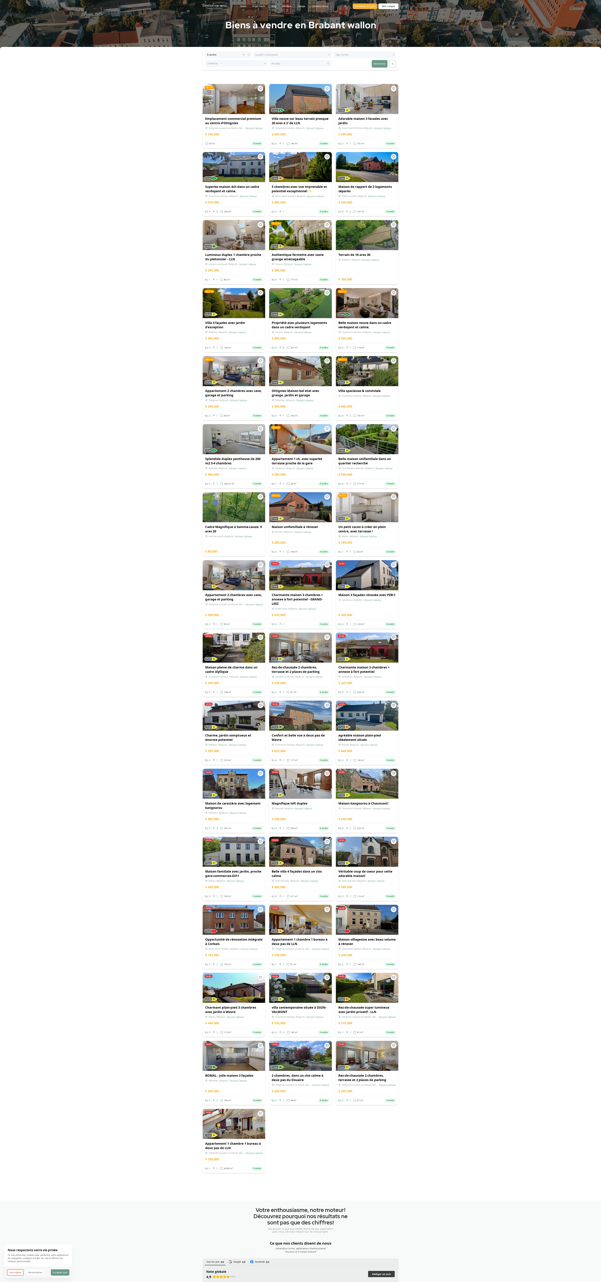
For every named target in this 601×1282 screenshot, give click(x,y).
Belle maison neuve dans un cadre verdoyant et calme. (364, 325)
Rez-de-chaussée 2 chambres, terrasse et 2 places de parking (296, 669)
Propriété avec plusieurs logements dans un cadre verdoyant (299, 325)
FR (345, 6)
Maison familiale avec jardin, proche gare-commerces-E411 (233, 873)
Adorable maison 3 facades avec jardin (363, 121)
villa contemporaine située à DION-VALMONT (299, 1009)
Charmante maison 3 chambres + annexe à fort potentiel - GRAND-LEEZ (297, 599)
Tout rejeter (15, 1272)
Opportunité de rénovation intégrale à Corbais (233, 941)
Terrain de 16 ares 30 (354, 255)
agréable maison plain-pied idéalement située (359, 737)
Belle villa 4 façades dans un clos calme (297, 873)
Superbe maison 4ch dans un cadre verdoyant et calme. (232, 189)
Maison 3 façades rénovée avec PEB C (367, 595)
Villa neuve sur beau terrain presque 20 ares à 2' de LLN (300, 121)
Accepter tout (60, 1272)
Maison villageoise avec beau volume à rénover (367, 941)
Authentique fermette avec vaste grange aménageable (298, 257)
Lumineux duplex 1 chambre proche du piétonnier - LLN (233, 257)
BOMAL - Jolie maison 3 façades (229, 1075)
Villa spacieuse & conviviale (359, 391)
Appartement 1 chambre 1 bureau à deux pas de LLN (299, 941)
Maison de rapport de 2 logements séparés (365, 189)
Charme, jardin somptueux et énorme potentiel (228, 737)
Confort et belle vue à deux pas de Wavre (298, 737)
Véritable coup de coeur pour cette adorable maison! (365, 873)
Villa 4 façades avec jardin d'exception (225, 325)
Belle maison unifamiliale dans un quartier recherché (364, 461)
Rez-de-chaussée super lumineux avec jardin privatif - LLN (363, 1009)
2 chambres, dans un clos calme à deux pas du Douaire (297, 1077)
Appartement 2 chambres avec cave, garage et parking (233, 393)
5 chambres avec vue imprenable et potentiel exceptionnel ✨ (299, 189)
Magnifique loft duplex (290, 803)
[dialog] (38, 1261)
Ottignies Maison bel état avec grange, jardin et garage (295, 393)
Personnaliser (35, 1272)
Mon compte (388, 6)
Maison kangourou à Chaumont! (363, 803)
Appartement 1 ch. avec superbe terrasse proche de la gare (297, 461)
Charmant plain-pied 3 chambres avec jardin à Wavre (230, 1009)
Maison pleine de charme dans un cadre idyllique (231, 669)
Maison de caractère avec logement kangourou (233, 805)
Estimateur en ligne (365, 6)
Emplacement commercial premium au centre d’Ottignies (233, 121)
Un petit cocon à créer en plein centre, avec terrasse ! (362, 529)
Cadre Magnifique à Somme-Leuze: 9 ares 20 (233, 529)
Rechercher (380, 63)
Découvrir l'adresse (254, 128)
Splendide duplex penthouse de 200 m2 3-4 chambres (232, 461)
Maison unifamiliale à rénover (295, 527)
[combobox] (207, 54)
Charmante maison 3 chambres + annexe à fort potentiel (364, 669)
